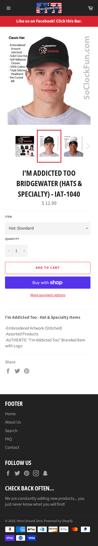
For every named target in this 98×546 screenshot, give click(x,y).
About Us (13, 422)
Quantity (12, 239)
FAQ (8, 439)
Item (8, 217)
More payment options (47, 295)
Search (11, 431)
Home (10, 414)
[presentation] (90, 21)
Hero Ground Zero (29, 520)
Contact (12, 447)
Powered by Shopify (58, 520)
